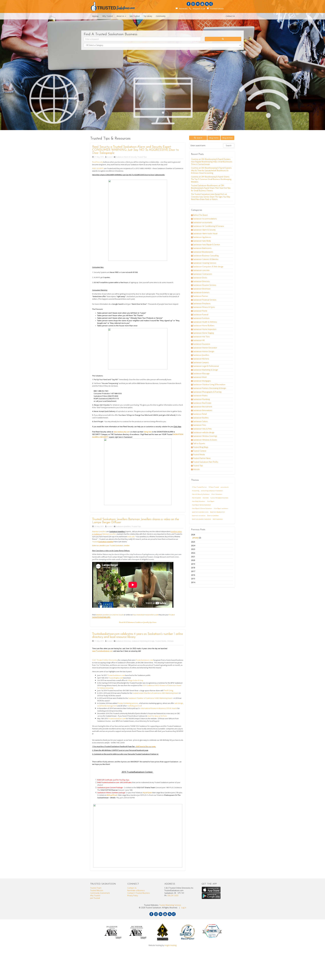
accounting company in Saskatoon (212, 491)
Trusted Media (161, 641)
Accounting (195, 491)
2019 (193, 564)
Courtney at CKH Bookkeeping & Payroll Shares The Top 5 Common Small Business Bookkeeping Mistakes (211, 179)
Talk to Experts (199, 443)
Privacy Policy (132, 895)
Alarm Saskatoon (216, 494)
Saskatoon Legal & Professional (206, 366)
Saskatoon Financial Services (204, 300)
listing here (148, 432)
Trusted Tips (142, 157)
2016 (193, 575)
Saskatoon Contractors (202, 274)
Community (160, 16)
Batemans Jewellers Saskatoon (201, 519)
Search (199, 138)
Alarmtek (206, 498)
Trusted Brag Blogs (200, 447)
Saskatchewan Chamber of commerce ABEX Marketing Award (155, 693)
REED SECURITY (98, 168)
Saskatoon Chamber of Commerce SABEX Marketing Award (150, 698)
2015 (193, 578)
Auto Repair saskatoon (221, 508)
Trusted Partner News (202, 458)
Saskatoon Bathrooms (202, 248)
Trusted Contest (199, 451)
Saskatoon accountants (202, 222)
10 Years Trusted (214, 487)
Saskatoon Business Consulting (205, 255)
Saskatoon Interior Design (203, 351)
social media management (107, 706)
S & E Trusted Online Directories (104, 660)
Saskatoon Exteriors (201, 292)
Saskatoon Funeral (200, 314)
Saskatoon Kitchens (201, 359)
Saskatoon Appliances (202, 237)
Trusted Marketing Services (170, 905)
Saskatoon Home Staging (203, 333)
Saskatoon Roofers (201, 417)
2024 (193, 545)
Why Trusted (107, 16)
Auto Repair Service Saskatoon (201, 505)
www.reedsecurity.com (121, 432)
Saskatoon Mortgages (202, 381)
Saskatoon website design (203, 432)
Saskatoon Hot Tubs (201, 336)
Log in (183, 907)
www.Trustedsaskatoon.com (102, 651)
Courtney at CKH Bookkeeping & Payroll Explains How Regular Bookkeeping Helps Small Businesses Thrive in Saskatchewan (211, 161)
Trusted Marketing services (128, 703)
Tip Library (147, 16)
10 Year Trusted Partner (199, 487)
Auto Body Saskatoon (198, 501)
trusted (109, 157)
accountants (225, 487)
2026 (196, 536)
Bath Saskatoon (218, 519)
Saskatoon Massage (201, 373)
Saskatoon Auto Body (202, 241)
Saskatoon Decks (200, 277)
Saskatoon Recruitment (202, 406)
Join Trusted (135, 16)
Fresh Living (169, 690)
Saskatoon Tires (199, 425)
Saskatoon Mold (199, 377)
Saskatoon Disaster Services (204, 285)
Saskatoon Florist (200, 311)
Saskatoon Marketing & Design (143, 641)
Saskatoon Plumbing (201, 399)
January (195, 537)
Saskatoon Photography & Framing (207, 392)
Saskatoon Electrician (201, 289)
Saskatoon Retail (200, 414)
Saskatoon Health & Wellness (205, 322)
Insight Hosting (170, 945)
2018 (193, 567)
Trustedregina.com (116, 678)
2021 (193, 556)
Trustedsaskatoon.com (144, 660)
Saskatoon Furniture (201, 318)
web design (178, 703)
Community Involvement (100, 893)
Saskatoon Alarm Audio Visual (205, 233)
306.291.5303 (172, 895)
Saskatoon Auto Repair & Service (206, 244)
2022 (193, 553)
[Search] (223, 39)
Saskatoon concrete (201, 270)
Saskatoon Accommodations (205, 219)
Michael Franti (112, 795)
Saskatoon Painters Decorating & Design (209, 388)
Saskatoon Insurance (201, 344)
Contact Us (230, 16)
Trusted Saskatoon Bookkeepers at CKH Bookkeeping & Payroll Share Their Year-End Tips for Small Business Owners (211, 188)
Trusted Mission (96, 890)
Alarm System (196, 498)
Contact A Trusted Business (138, 893)
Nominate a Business (136, 890)
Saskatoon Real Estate (202, 403)
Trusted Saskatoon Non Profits (205, 462)
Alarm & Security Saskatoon (201, 494)
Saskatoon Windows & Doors (205, 440)
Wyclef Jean (147, 792)
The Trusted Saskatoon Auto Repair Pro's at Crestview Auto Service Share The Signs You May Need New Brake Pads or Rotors (210, 196)
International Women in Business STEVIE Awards (159, 708)
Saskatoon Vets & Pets (202, 429)
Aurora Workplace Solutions (219, 498)
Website (170, 641)
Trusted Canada (216, 8)
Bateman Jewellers (213, 515)
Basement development (217, 512)
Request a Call (198, 8)
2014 (193, 582)
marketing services (134, 706)
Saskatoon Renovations (202, 410)
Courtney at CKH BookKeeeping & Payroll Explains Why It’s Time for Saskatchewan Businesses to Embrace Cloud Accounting (211, 170)
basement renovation (198, 515)
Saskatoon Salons (200, 421)
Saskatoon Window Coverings (205, 436)
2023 (193, 549)
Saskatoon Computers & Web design (208, 266)
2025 (193, 542)
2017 (193, 571)
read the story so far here (157, 716)
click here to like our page (146, 746)
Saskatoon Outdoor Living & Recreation (209, 384)
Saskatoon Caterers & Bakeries (205, 259)
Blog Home (213, 138)
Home (95, 16)
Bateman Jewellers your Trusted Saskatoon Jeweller (110, 545)
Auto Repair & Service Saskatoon (202, 508)
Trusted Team (95, 888)
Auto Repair (210, 501)
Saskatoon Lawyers (201, 362)
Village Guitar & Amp (135, 680)
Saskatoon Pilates (200, 395)
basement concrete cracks (200, 512)
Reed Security (97, 162)
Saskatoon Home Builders (203, 325)
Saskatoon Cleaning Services (204, 263)
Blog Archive (227, 138)
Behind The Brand (200, 215)
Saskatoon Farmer (200, 296)
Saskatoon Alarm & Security (126, 157)
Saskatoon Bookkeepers (203, 252)
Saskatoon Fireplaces (201, 303)
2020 (193, 560)
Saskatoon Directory (123, 641)
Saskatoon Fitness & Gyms (204, 307)
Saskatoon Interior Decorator (205, 347)
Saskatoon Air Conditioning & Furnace (208, 226)
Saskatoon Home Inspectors (204, 329)
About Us (121, 16)
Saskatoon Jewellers (123, 526)
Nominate (183, 8)
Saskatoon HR (199, 340)
